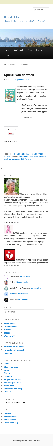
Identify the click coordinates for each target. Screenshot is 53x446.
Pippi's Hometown (12, 379)
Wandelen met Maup (13, 388)
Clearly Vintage (11, 366)
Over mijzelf (18, 50)
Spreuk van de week (19, 75)
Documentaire (22, 282)
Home (7, 50)
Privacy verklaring (34, 50)
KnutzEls (11, 16)
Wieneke (8, 391)
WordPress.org (11, 422)
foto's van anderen (20, 153)
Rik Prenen (26, 159)
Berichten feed (10, 416)
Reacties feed (10, 419)
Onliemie (8, 376)
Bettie (12, 293)
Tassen (7, 332)
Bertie (6, 363)
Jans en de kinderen (37, 156)
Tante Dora (9, 385)
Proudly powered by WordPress (26, 440)
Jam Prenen (23, 156)
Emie (6, 369)
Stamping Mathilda (12, 382)
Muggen (7, 329)
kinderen (7, 159)
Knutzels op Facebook (14, 349)
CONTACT (9, 55)
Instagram (8, 352)
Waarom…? (9, 335)
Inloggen (8, 413)
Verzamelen (25, 276)
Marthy (7, 373)
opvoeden (16, 159)
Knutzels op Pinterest (14, 346)
